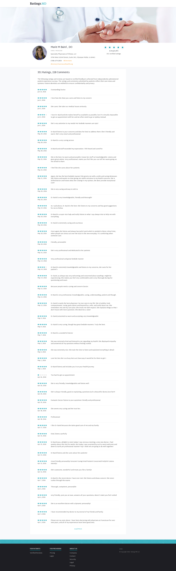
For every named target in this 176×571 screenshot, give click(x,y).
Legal (72, 562)
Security (73, 559)
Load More (78, 529)
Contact (72, 556)
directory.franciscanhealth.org (62, 64)
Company (73, 553)
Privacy (72, 565)
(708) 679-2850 (56, 60)
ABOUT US (73, 548)
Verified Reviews (36, 553)
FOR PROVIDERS (55, 548)
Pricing (52, 553)
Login (52, 556)
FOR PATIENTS (35, 548)
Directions (68, 61)
